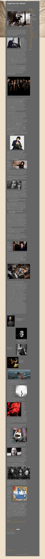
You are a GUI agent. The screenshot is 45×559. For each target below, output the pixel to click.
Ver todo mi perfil (30, 20)
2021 (30, 43)
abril (30, 39)
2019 (30, 45)
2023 (30, 25)
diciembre (31, 26)
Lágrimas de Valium (16, 3)
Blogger (28, 554)
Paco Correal (31, 10)
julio (30, 30)
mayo (30, 38)
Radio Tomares (31, 11)
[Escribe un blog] (17, 529)
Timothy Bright (31, 33)
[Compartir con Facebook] (18, 529)
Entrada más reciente (9, 549)
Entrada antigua (25, 549)
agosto (31, 29)
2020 (30, 44)
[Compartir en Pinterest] (19, 529)
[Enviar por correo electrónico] (16, 529)
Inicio (17, 549)
